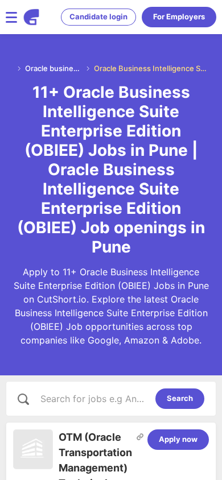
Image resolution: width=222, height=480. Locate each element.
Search (180, 398)
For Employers (179, 16)
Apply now (178, 439)
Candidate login (98, 16)
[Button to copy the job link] (140, 436)
